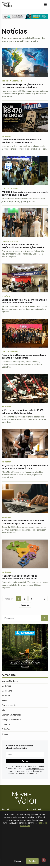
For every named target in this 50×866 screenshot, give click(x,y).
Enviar (25, 761)
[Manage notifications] (44, 860)
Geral (4, 700)
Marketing (6, 686)
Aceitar (32, 861)
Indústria (6, 695)
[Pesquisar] (1, 860)
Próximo (25, 605)
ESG (3, 710)
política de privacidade (35, 769)
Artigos (5, 734)
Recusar (18, 861)
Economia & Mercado (11, 715)
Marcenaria (7, 691)
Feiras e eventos (9, 705)
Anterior (9, 599)
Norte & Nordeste (10, 681)
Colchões (6, 729)
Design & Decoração (11, 719)
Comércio (6, 724)
